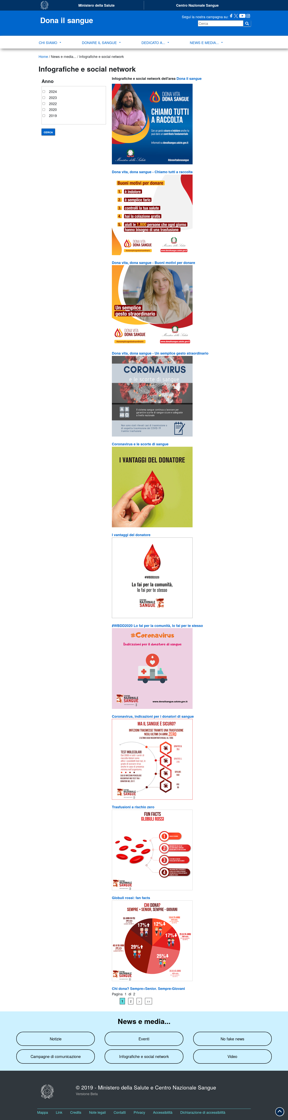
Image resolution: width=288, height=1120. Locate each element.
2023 (53, 97)
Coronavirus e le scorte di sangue (140, 444)
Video (232, 1056)
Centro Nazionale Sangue (197, 5)
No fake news (232, 1039)
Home (43, 56)
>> (148, 1001)
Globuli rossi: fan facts (131, 897)
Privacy (139, 1112)
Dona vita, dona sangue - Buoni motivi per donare (153, 262)
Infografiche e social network (144, 1056)
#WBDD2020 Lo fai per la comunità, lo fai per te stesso (157, 625)
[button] (279, 1111)
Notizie (56, 1039)
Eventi (144, 1039)
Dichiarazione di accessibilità (202, 1112)
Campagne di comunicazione (56, 1056)
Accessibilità (162, 1112)
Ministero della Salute (96, 5)
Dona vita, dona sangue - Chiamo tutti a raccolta (152, 171)
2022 (53, 103)
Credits (75, 1112)
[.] (247, 23)
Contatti (120, 1112)
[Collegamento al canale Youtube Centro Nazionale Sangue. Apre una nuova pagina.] (241, 16)
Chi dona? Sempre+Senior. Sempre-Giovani (148, 988)
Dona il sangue (189, 78)
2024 (53, 91)
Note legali (97, 1112)
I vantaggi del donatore (131, 534)
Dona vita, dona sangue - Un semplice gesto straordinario (160, 353)
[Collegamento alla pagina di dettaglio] (179, 124)
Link (59, 1112)
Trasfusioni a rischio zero (133, 806)
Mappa (42, 1112)
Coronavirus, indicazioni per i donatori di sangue (153, 716)
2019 (53, 115)
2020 (53, 109)
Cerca (48, 132)
